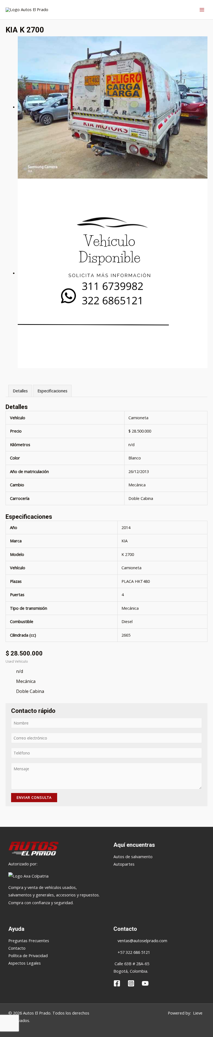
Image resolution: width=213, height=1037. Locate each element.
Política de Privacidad (28, 955)
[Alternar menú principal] (201, 9)
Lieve (197, 1013)
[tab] (20, 391)
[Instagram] (131, 983)
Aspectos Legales (24, 963)
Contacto (17, 948)
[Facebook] (116, 983)
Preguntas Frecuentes (28, 940)
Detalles (20, 390)
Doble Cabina (140, 498)
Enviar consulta (34, 797)
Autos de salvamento (133, 856)
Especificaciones (52, 390)
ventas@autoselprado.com (142, 940)
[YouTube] (145, 983)
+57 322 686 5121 (133, 952)
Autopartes (124, 864)
